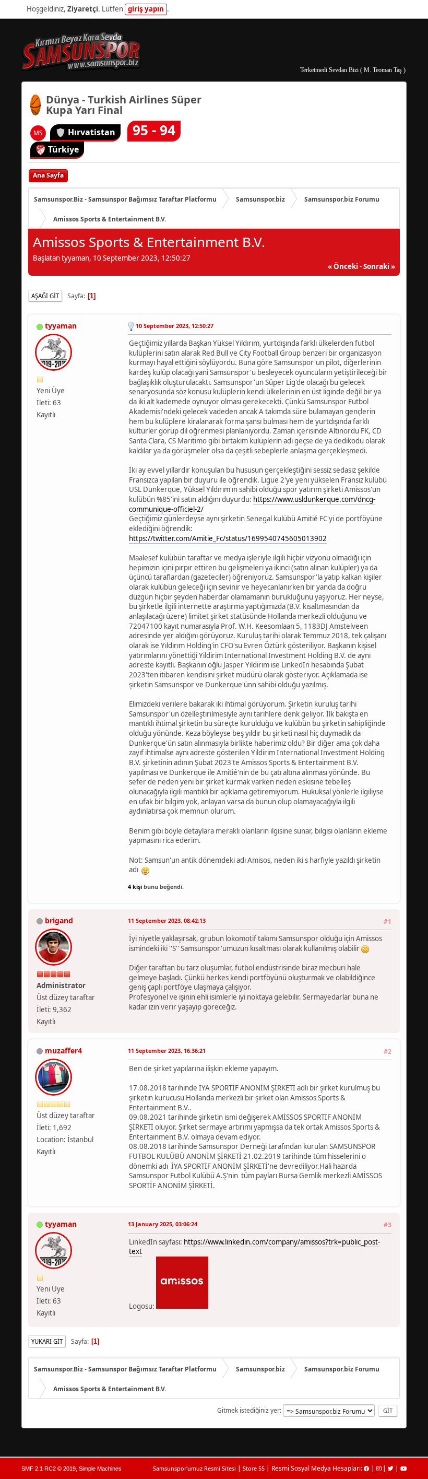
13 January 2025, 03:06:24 (162, 1224)
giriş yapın (146, 9)
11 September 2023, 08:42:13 (167, 920)
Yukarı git (47, 1341)
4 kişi (135, 886)
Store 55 (254, 1468)
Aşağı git (45, 296)
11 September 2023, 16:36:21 (167, 1050)
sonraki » (379, 266)
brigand (59, 920)
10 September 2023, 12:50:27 (174, 326)
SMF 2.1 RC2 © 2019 (48, 1468)
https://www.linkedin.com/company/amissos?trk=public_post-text (254, 1247)
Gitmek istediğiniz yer (248, 1410)
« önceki (343, 266)
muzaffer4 (63, 1050)
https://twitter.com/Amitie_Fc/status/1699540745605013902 (228, 538)
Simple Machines (100, 1468)
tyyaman (61, 326)
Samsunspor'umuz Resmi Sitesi (194, 1468)
